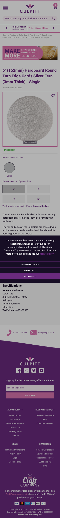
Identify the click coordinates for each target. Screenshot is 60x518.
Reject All (30, 270)
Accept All (30, 276)
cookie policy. (47, 253)
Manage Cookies (30, 264)
